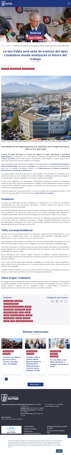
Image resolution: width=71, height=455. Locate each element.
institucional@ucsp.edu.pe (52, 406)
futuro (28, 309)
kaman (21, 312)
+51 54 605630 (49, 404)
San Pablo (28, 315)
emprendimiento (9, 309)
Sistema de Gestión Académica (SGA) (55, 431)
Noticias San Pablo (15, 68)
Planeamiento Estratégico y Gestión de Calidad (57, 427)
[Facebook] (52, 301)
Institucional (5, 68)
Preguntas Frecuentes (30, 428)
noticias (6, 315)
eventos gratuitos (20, 309)
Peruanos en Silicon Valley (17, 315)
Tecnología (26, 318)
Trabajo (6, 321)
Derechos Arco (28, 431)
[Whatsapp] (66, 301)
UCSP (12, 321)
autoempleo (18, 301)
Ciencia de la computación (11, 304)
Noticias (8, 46)
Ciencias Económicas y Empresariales (14, 306)
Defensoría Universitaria (53, 434)
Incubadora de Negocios (11, 312)
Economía (28, 306)
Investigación (54, 356)
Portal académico (29, 426)
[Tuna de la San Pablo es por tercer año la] (11, 343)
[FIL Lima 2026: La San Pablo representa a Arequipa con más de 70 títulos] (59, 343)
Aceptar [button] (59, 451)
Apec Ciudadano (9, 301)
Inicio (2, 46)
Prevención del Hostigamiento (32, 433)
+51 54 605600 (59, 404)
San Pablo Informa (9, 318)
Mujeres (27, 312)
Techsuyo (18, 318)
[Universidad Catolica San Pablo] (6, 3)
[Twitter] (61, 301)
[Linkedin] (57, 301)
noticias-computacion (28, 68)
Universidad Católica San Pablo (24, 321)
